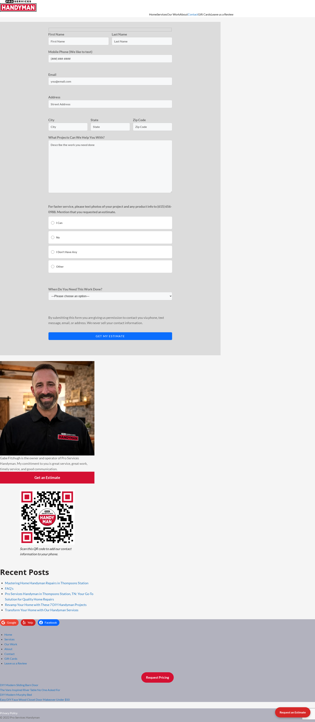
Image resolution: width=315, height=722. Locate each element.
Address (54, 97)
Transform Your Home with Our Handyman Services (41, 610)
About (184, 14)
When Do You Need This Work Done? (75, 289)
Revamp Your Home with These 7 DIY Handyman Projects (46, 605)
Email (52, 75)
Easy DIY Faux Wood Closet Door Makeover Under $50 (35, 699)
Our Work (173, 14)
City (51, 120)
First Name (56, 34)
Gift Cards (204, 14)
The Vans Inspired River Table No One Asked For (30, 690)
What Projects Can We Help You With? (76, 137)
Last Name (119, 34)
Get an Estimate (47, 477)
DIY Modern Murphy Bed (16, 694)
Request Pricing (157, 677)
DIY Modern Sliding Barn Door (19, 685)
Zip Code (139, 120)
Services (162, 14)
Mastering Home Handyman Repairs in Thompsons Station (46, 583)
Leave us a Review (222, 14)
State (94, 120)
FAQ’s (9, 588)
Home (153, 14)
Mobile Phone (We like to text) (70, 52)
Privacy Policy (9, 713)
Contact (193, 14)
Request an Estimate (293, 712)
